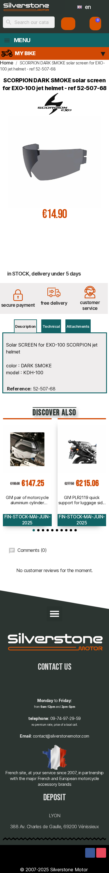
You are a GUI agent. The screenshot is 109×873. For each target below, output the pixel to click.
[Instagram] (101, 853)
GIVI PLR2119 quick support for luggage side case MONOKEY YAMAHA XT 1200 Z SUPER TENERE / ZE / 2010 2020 (82, 500)
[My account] (68, 23)
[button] (95, 23)
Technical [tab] (51, 326)
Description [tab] (25, 326)
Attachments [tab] (78, 326)
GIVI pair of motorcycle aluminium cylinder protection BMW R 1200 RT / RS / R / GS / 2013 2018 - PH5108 (27, 500)
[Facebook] (90, 853)
